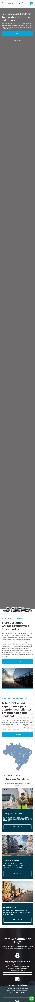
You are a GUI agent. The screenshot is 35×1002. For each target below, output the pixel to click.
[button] (31, 3)
